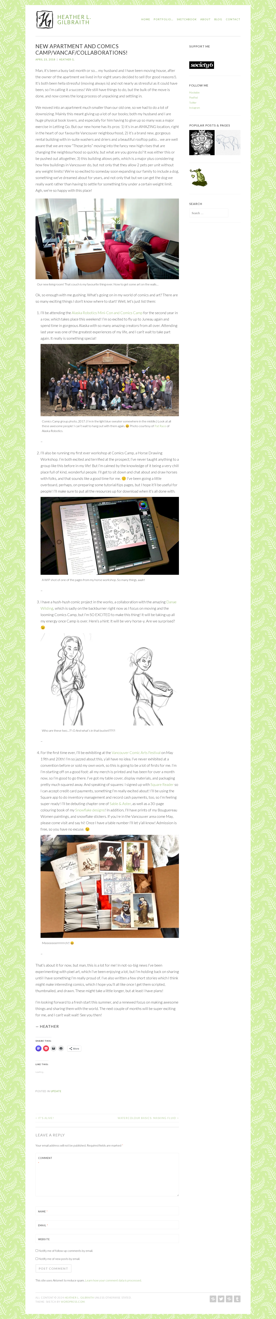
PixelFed (193, 97)
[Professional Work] (202, 143)
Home (145, 19)
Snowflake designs (90, 810)
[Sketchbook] (228, 143)
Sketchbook (187, 19)
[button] (44, 19)
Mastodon (194, 92)
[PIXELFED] (228, 1299)
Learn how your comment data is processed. (113, 1280)
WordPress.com (73, 1301)
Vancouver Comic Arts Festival (136, 752)
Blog (218, 19)
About (205, 19)
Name (43, 1211)
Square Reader (162, 784)
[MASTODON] (212, 1299)
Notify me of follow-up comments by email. (65, 1250)
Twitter (192, 102)
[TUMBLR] (237, 1299)
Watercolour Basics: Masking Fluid (148, 1118)
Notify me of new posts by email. (59, 1258)
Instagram (194, 107)
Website (44, 1239)
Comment (45, 1160)
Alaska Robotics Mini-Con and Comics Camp (107, 312)
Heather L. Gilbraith (74, 19)
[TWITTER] (220, 1299)
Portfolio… (163, 19)
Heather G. (67, 59)
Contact (233, 19)
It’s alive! (44, 1118)
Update (56, 1091)
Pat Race (160, 426)
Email (43, 1225)
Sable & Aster (120, 803)
